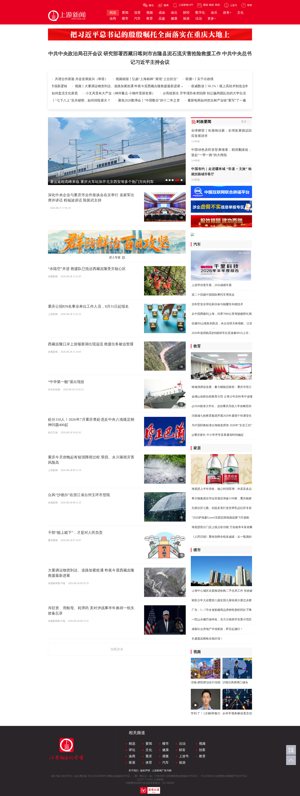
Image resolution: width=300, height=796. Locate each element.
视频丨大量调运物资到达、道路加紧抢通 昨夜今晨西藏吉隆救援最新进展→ (110, 86)
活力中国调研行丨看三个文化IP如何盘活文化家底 (65, 93)
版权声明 (145, 770)
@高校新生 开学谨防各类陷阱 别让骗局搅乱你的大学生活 (227, 93)
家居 (132, 762)
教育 (202, 756)
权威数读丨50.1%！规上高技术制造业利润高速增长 (209, 86)
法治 (182, 743)
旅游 (182, 762)
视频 (202, 743)
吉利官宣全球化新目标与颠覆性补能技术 (217, 304)
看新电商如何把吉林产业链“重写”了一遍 (217, 100)
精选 (132, 743)
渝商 (132, 756)
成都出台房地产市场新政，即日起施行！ (217, 629)
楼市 (165, 743)
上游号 (184, 756)
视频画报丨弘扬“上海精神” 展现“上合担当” (147, 79)
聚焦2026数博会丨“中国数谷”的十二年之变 (149, 100)
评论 (132, 750)
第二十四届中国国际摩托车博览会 (213, 294)
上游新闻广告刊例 (161, 770)
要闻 (149, 743)
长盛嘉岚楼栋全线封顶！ (207, 638)
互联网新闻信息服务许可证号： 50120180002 (190, 776)
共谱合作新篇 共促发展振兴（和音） (82, 79)
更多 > (245, 121)
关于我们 (133, 770)
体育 (149, 762)
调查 (165, 756)
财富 (182, 750)
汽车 (165, 762)
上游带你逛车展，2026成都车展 (212, 285)
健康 (165, 750)
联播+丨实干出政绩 (199, 79)
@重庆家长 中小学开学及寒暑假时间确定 (218, 434)
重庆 (149, 756)
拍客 (202, 750)
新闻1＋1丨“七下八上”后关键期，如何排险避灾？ (75, 100)
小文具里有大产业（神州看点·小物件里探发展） (143, 93)
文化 (149, 750)
